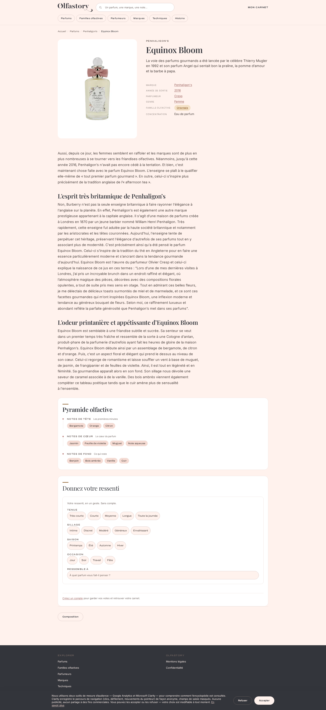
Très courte (77, 516)
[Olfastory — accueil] (75, 7)
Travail (97, 560)
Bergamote (76, 425)
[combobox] (135, 7)
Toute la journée (148, 516)
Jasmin (73, 443)
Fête (110, 560)
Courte (94, 516)
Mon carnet (258, 7)
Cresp (178, 96)
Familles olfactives (91, 18)
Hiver (120, 545)
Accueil (62, 31)
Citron (109, 425)
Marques (139, 18)
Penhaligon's (90, 31)
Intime (73, 530)
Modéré (103, 530)
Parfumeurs (118, 18)
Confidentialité (174, 667)
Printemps (76, 545)
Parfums (66, 18)
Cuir (124, 460)
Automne (105, 545)
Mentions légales (176, 661)
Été (91, 545)
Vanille (111, 460)
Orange (94, 425)
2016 (177, 90)
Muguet (117, 443)
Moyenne (110, 516)
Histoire (180, 18)
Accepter (264, 700)
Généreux (121, 530)
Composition (70, 616)
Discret (88, 530)
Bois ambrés (93, 460)
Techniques (160, 18)
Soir (84, 560)
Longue (126, 516)
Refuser (242, 700)
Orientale (182, 107)
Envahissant (140, 530)
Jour (72, 560)
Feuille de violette (95, 443)
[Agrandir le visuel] (97, 88)
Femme (179, 101)
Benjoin (74, 460)
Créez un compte (72, 598)
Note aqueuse (136, 443)
